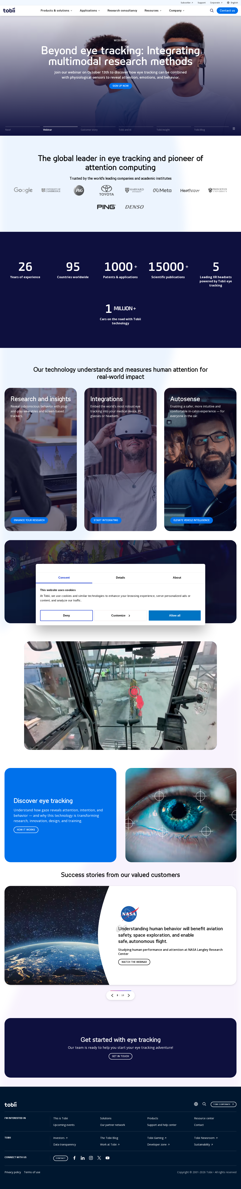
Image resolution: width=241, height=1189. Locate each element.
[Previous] (112, 995)
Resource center (204, 1118)
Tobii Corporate (221, 1104)
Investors (59, 1138)
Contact (199, 1125)
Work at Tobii (108, 1144)
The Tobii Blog (109, 1138)
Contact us (227, 10)
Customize (118, 615)
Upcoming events (64, 1125)
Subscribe (185, 2)
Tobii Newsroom (204, 1138)
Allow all (174, 615)
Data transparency (64, 1144)
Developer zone (157, 1144)
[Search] (212, 10)
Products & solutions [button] (55, 10)
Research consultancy (122, 10)
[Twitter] (99, 1159)
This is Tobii (60, 1118)
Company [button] (175, 10)
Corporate (215, 2)
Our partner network (112, 1125)
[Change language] (196, 1104)
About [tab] (177, 577)
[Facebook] (74, 1159)
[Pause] (233, 128)
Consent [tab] (64, 577)
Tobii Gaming (155, 1138)
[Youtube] (107, 1159)
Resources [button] (152, 10)
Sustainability (202, 1144)
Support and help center (161, 1125)
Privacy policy (13, 1172)
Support (202, 2)
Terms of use (32, 1172)
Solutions (105, 1118)
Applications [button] (88, 10)
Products (152, 1118)
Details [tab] (120, 577)
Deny (66, 615)
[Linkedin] (83, 1159)
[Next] (129, 995)
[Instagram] (91, 1159)
